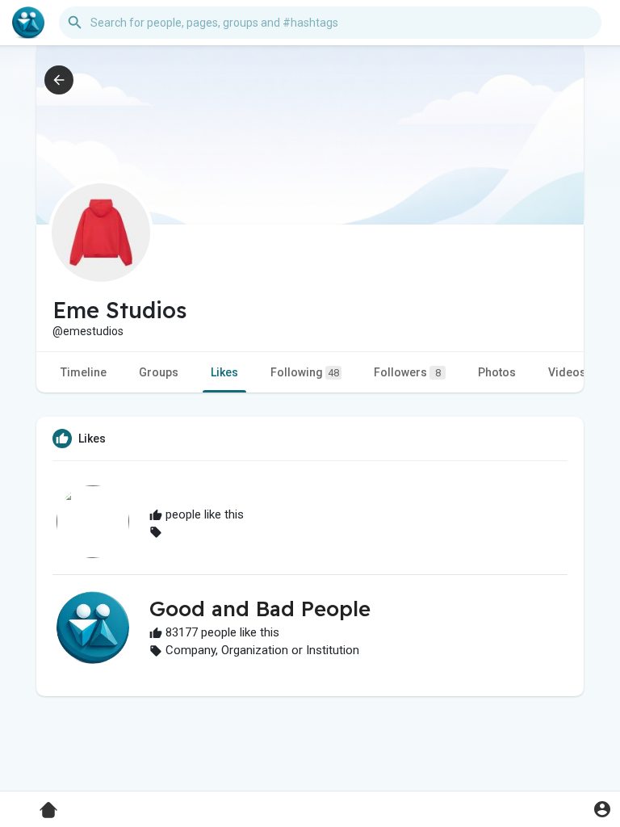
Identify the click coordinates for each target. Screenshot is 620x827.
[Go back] (58, 79)
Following (304, 372)
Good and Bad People (260, 608)
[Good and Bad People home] (28, 22)
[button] (602, 809)
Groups (158, 372)
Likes (224, 372)
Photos (497, 372)
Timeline (84, 372)
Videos (567, 372)
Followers (407, 372)
